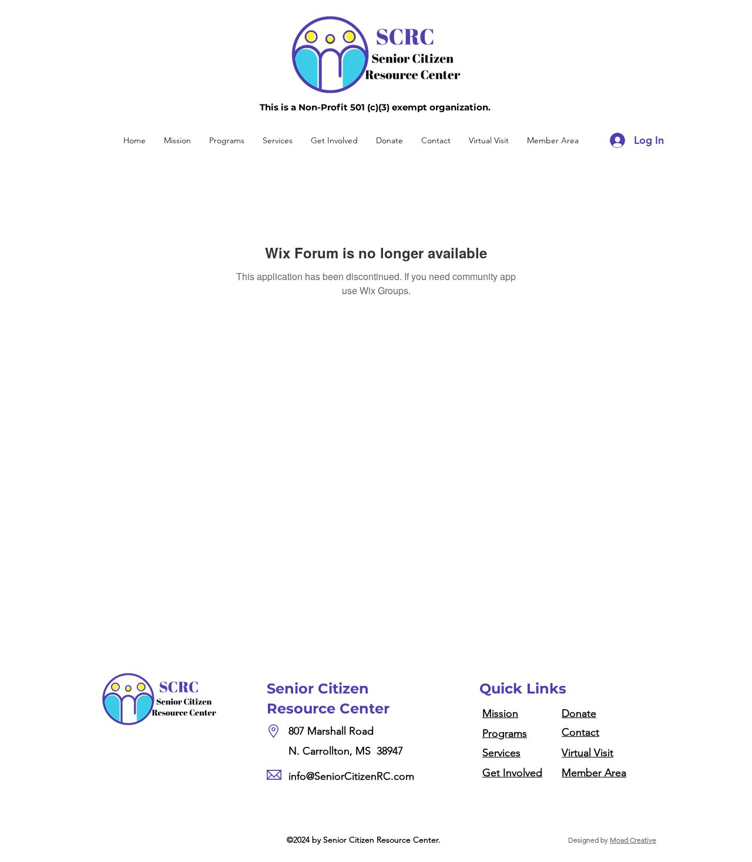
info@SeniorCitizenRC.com (351, 776)
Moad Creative (633, 840)
